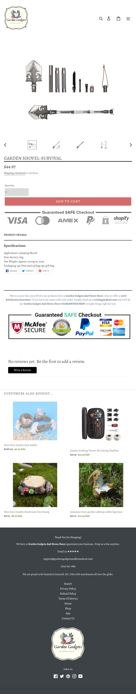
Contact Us (68, 618)
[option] (32, 145)
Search (68, 584)
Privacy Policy (68, 589)
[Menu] (128, 18)
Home (68, 603)
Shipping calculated (14, 173)
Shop (68, 608)
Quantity (9, 185)
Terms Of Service (68, 599)
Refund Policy (68, 594)
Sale (68, 613)
